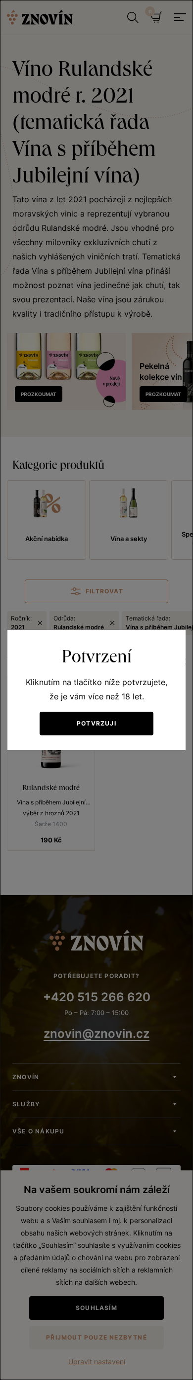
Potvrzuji (96, 723)
